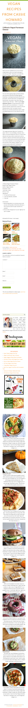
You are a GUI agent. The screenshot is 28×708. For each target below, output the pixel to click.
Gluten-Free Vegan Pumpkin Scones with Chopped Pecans (12, 473)
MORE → (5, 332)
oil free (9, 250)
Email (4, 276)
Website (4, 280)
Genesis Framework (17, 704)
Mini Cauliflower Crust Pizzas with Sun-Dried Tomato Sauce (13, 651)
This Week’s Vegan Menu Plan (10, 437)
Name (4, 271)
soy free (22, 250)
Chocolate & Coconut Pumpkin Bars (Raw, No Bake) (13, 582)
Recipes (15, 247)
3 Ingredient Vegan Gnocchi (9, 509)
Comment (5, 259)
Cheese (11, 247)
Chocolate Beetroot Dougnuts (10, 616)
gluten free (13, 248)
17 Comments (7, 32)
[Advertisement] (12, 304)
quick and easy (16, 250)
